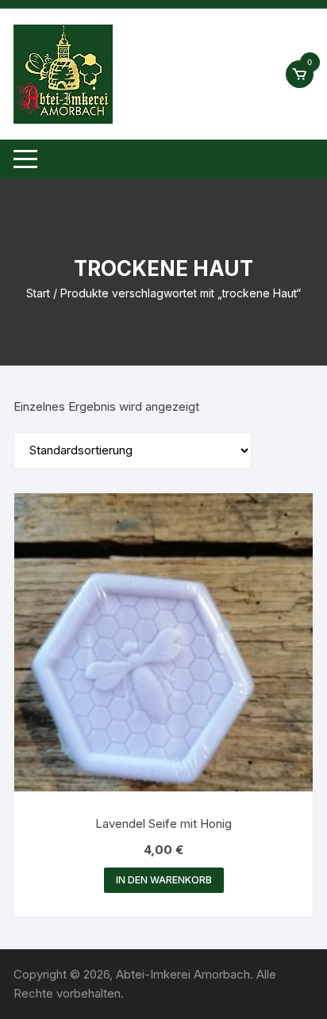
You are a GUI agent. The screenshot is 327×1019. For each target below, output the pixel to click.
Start (38, 293)
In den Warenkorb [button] (164, 880)
